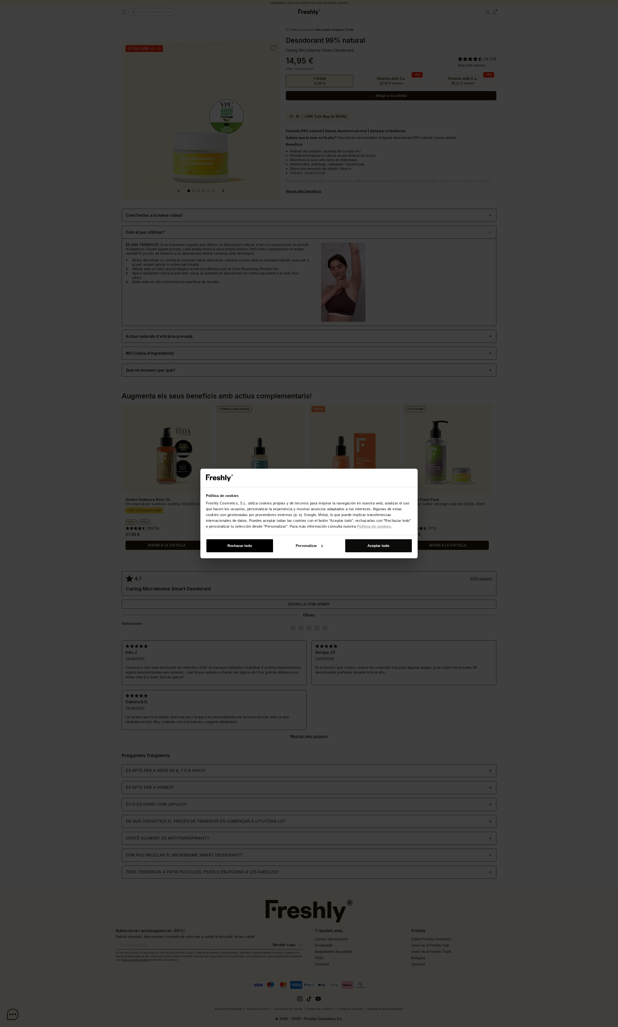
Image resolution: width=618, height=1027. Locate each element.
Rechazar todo (239, 546)
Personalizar (306, 546)
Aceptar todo (378, 546)
